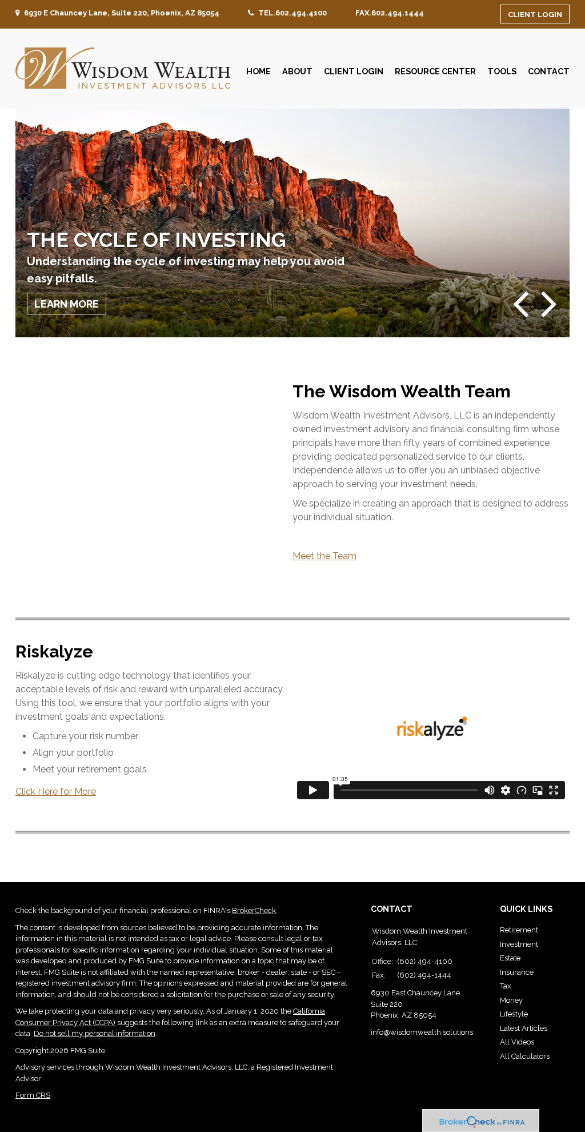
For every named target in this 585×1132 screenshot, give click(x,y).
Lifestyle (514, 1014)
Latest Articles (523, 1028)
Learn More (66, 304)
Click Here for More (55, 791)
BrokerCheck (254, 910)
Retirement (519, 930)
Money (511, 1000)
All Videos (517, 1042)
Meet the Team (324, 556)
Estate (510, 958)
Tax (505, 986)
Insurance (517, 972)
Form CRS (32, 1095)
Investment (519, 944)
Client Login (535, 14)
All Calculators (525, 1056)
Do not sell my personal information (94, 1033)
